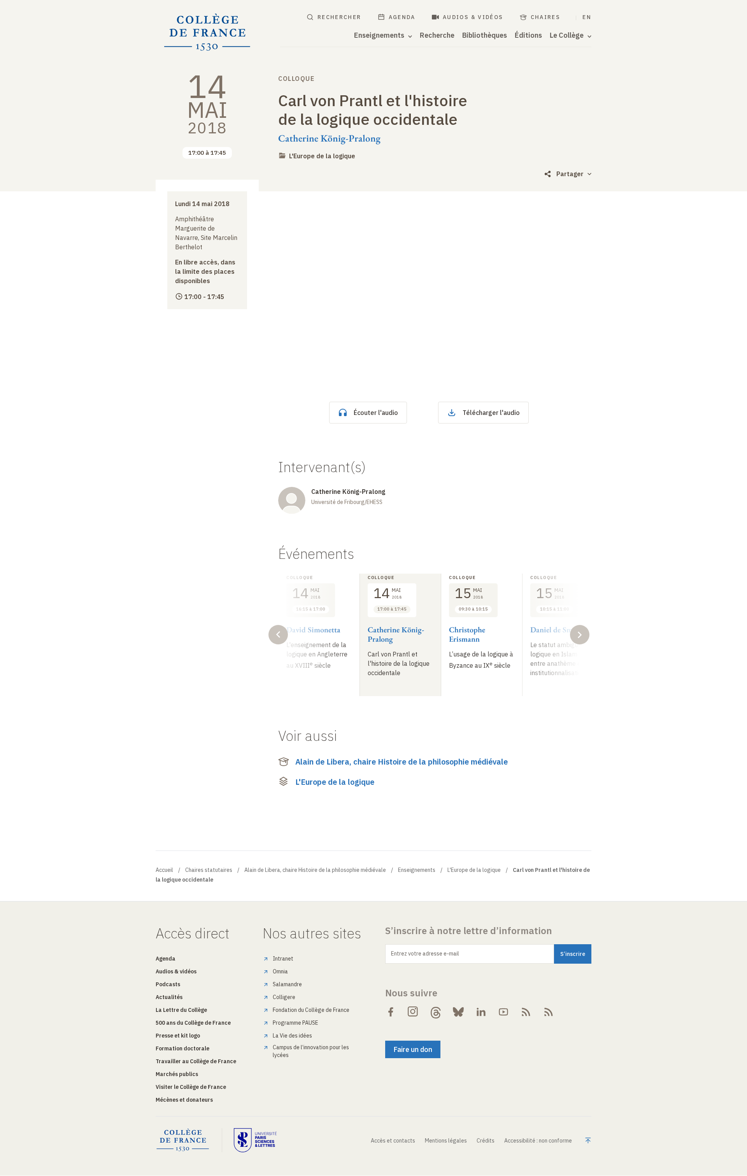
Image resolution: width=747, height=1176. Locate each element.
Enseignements (416, 869)
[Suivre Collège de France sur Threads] (435, 1011)
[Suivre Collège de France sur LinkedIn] (480, 1011)
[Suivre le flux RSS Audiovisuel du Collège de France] (548, 1011)
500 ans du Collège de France (193, 1022)
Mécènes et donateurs (184, 1099)
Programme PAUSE (295, 1022)
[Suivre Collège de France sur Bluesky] (458, 1011)
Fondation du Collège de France (311, 1009)
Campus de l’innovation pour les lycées (311, 1051)
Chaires (546, 17)
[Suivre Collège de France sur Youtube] (503, 1011)
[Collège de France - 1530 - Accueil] (207, 32)
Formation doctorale (182, 1048)
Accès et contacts (393, 1140)
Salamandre (287, 984)
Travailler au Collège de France (196, 1061)
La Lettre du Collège (181, 1009)
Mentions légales (446, 1140)
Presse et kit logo (178, 1035)
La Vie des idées (292, 1035)
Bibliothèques (484, 35)
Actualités (169, 997)
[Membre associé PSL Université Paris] (255, 1140)
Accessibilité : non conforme (538, 1140)
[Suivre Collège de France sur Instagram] (413, 1011)
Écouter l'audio (376, 412)
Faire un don (412, 1049)
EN (586, 17)
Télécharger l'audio (491, 412)
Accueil (164, 869)
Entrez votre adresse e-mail (425, 953)
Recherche (437, 35)
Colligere (284, 997)
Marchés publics (177, 1074)
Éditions (528, 35)
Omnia (280, 971)
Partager (570, 174)
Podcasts (168, 984)
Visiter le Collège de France (191, 1086)
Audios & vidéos (473, 17)
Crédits (485, 1140)
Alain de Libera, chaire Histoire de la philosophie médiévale (401, 761)
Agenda (402, 17)
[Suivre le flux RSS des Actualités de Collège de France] (526, 1011)
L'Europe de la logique (322, 156)
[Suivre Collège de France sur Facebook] (390, 1011)
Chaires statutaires (208, 869)
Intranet (283, 958)
